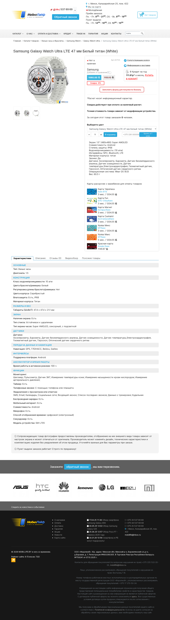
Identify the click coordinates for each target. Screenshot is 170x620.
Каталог (17, 33)
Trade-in (80, 33)
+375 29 (135, 520)
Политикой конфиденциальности (109, 610)
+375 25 (135, 526)
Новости (58, 535)
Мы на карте (94, 6)
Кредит (67, 33)
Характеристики (22, 258)
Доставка (58, 526)
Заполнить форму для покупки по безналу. (121, 89)
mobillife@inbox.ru (118, 565)
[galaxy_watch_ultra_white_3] (36, 113)
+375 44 (135, 523)
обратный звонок (77, 466)
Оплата (57, 523)
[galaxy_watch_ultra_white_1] (17, 113)
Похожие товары (91, 258)
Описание (40, 258)
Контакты (116, 33)
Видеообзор (71, 258)
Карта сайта (59, 538)
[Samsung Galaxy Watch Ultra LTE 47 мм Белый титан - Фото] (48, 80)
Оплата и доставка (48, 33)
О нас (30, 33)
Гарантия (93, 33)
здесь (134, 596)
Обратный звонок (65, 17)
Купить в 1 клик (148, 134)
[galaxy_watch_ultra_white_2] (26, 113)
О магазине (59, 520)
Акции (104, 33)
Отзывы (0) (55, 258)
